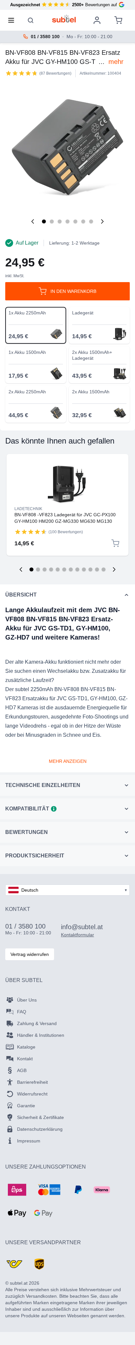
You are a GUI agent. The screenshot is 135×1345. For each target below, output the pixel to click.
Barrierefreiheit (32, 1082)
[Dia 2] (38, 569)
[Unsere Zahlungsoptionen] (17, 1190)
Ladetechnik (28, 508)
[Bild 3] (60, 221)
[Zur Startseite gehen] (64, 19)
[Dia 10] (90, 569)
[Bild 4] (67, 221)
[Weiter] (102, 221)
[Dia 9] (84, 569)
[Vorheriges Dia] (21, 569)
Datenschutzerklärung (40, 1129)
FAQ (21, 1011)
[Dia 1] (31, 569)
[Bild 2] (52, 221)
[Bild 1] (44, 221)
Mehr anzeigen (68, 761)
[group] (21, 73)
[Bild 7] (91, 221)
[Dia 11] (97, 569)
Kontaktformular (77, 934)
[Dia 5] (57, 569)
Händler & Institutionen (40, 1035)
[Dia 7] (71, 569)
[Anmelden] (97, 20)
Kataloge (26, 1047)
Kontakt (25, 1058)
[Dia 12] (103, 569)
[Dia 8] (77, 569)
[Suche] (31, 20)
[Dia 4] (51, 569)
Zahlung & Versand (37, 1023)
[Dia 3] (44, 569)
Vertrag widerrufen (29, 954)
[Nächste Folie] (114, 569)
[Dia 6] (64, 569)
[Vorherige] (33, 221)
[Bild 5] (75, 221)
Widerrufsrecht (32, 1093)
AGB (22, 1070)
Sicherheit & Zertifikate (40, 1117)
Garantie (26, 1105)
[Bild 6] (83, 221)
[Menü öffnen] (13, 20)
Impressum (28, 1140)
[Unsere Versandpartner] (14, 1264)
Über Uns (27, 1000)
